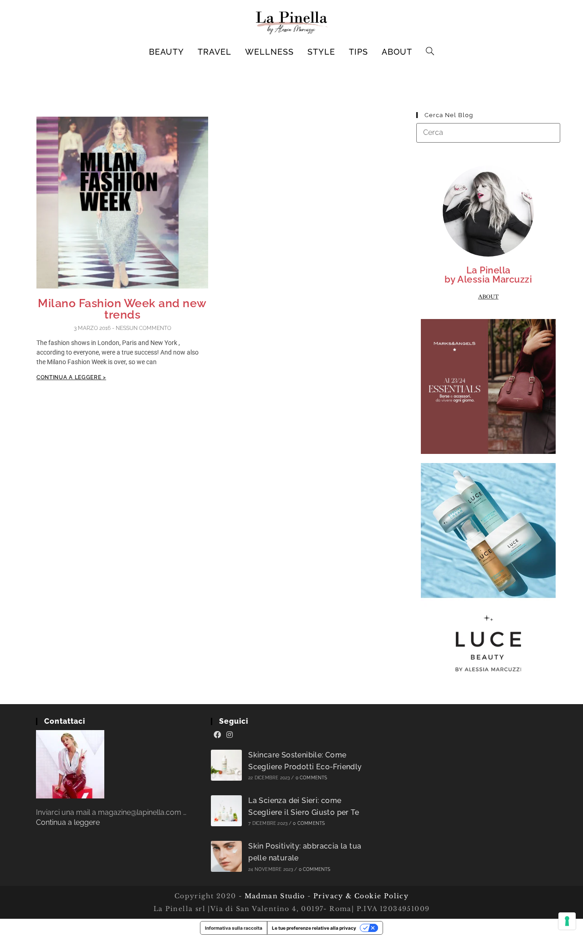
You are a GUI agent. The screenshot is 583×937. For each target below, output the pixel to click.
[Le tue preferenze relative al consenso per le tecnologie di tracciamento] (567, 921)
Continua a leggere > (71, 377)
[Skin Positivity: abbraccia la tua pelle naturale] (226, 856)
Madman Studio (273, 896)
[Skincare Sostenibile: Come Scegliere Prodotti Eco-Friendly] (226, 765)
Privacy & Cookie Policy (361, 896)
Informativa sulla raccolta (233, 928)
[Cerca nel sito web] (488, 132)
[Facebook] (217, 735)
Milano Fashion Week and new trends (122, 308)
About (488, 296)
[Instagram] (229, 735)
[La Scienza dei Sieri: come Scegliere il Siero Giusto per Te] (226, 810)
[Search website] (430, 52)
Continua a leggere (68, 822)
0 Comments (311, 777)
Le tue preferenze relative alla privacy (314, 928)
